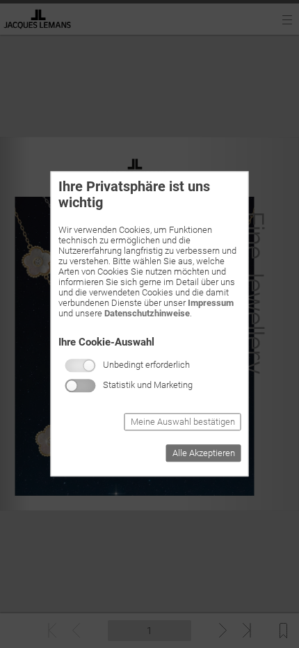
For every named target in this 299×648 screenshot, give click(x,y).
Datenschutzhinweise (147, 313)
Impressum (211, 303)
